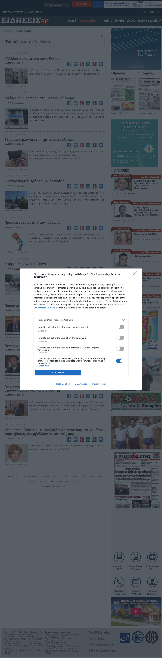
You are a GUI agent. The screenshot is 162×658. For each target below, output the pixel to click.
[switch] (120, 327)
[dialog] (81, 329)
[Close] (136, 274)
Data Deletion (63, 384)
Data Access (81, 384)
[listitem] (81, 320)
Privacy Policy (99, 384)
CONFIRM (58, 372)
